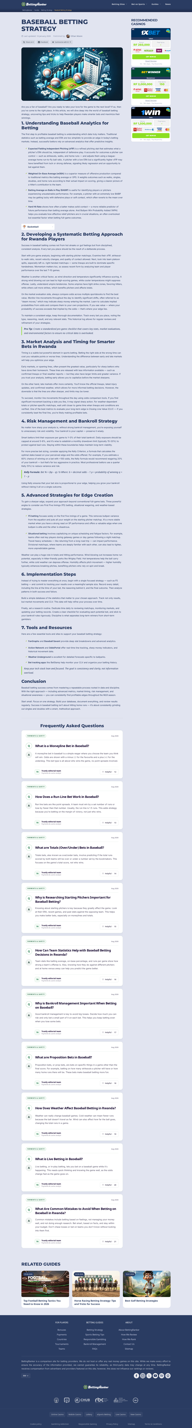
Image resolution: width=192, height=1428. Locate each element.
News (168, 4)
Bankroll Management (95, 1344)
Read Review (151, 61)
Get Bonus (151, 57)
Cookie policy (35, 1424)
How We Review (129, 1334)
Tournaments (62, 1344)
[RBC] (101, 1400)
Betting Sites (118, 4)
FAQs (94, 1348)
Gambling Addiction (60, 1424)
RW (24, 1375)
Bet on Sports (138, 4)
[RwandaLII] (66, 1400)
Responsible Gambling (95, 1339)
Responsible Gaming (88, 1424)
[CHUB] (82, 1400)
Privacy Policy (112, 1424)
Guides (155, 4)
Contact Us (129, 1344)
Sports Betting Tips (94, 1334)
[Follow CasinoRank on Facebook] (136, 1375)
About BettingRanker (129, 1329)
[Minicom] (56, 1400)
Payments (62, 1334)
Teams (62, 1348)
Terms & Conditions (153, 1424)
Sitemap (129, 1348)
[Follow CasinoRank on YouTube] (155, 1375)
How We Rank (129, 1339)
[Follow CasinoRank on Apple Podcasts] (168, 1375)
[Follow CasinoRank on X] (149, 1375)
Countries (62, 1339)
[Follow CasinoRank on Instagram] (142, 1375)
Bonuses (62, 1329)
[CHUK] (120, 1400)
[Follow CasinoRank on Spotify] (161, 1375)
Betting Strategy (95, 1329)
